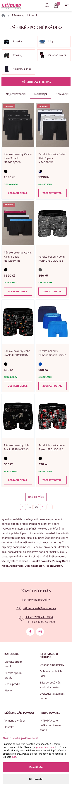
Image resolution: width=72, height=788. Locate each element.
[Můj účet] (47, 5)
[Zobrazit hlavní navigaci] (67, 5)
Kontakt (9, 727)
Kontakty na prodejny (36, 599)
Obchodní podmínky (52, 664)
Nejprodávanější (15, 93)
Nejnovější (40, 93)
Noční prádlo (12, 684)
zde (14, 757)
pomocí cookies (45, 747)
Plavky (8, 690)
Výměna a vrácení (15, 720)
